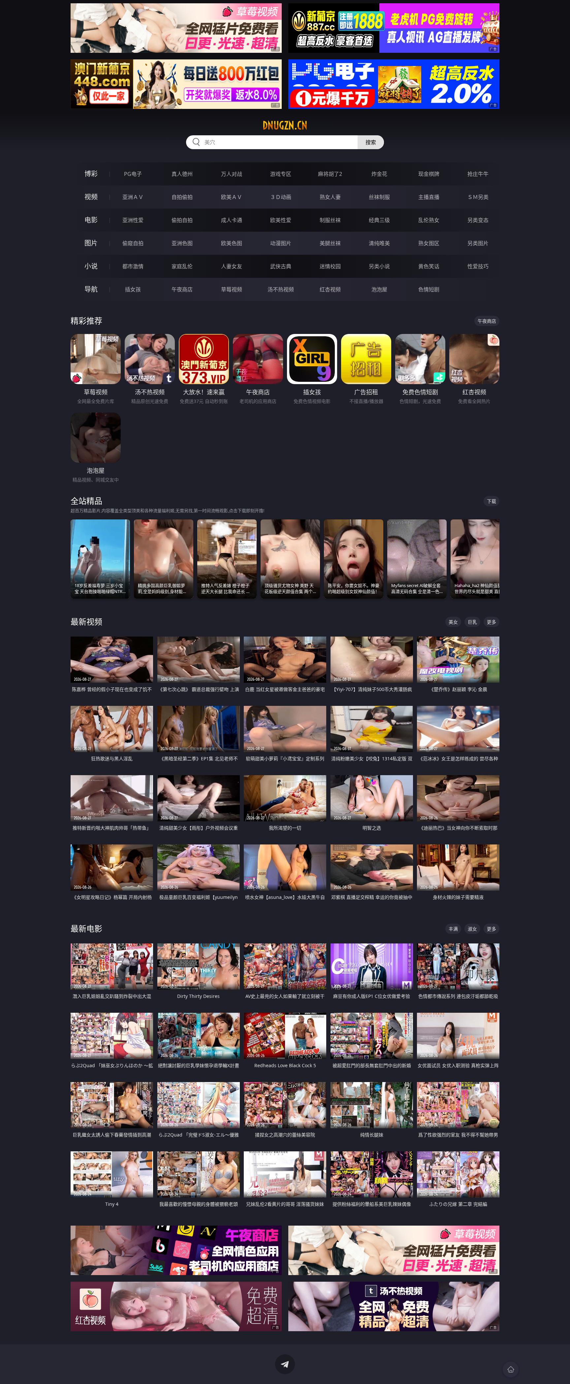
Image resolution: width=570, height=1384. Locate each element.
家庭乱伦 (182, 266)
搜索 (370, 142)
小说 (91, 266)
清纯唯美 (379, 243)
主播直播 (428, 197)
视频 (91, 196)
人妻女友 (231, 266)
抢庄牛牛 (478, 174)
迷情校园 (330, 266)
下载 (491, 501)
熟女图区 (428, 243)
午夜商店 (182, 289)
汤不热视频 (281, 289)
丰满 (453, 929)
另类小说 (379, 266)
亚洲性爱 (132, 220)
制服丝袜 (330, 220)
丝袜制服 (379, 197)
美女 (453, 622)
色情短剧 (428, 289)
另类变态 (478, 220)
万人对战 (231, 174)
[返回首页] (511, 1369)
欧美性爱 (280, 220)
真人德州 (182, 174)
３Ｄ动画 (280, 197)
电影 (91, 219)
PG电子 (133, 174)
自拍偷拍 (182, 197)
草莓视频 (231, 289)
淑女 (472, 929)
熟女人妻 (330, 197)
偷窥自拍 (132, 243)
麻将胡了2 (330, 174)
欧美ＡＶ (231, 197)
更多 (491, 622)
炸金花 (379, 174)
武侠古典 (280, 266)
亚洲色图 (182, 243)
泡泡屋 (379, 289)
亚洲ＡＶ (132, 197)
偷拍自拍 (182, 220)
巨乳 (472, 622)
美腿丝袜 (330, 243)
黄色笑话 (428, 266)
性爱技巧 (478, 266)
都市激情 (132, 266)
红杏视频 (330, 289)
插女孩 (133, 289)
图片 (91, 243)
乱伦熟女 (428, 220)
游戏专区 (280, 174)
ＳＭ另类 (478, 197)
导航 (91, 289)
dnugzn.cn (285, 125)
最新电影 (86, 928)
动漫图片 (280, 243)
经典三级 (379, 220)
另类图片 (478, 243)
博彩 (91, 173)
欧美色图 (231, 243)
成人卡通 (231, 220)
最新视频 (86, 621)
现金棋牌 (428, 174)
